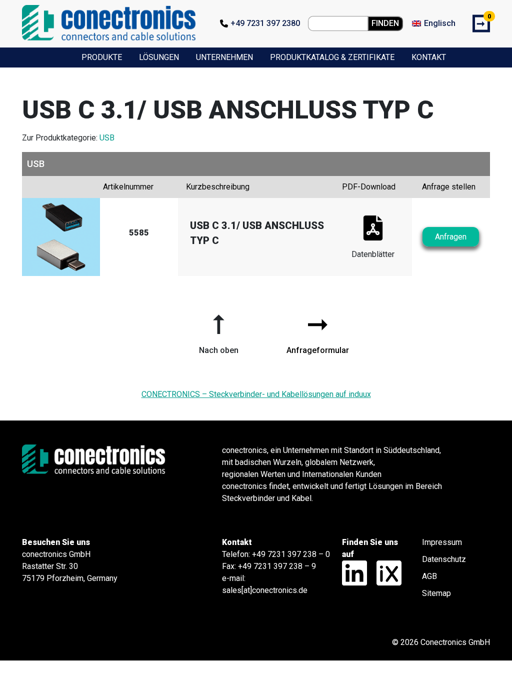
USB (107, 137)
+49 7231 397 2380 (265, 23)
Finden (385, 23)
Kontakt (429, 57)
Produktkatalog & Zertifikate (332, 57)
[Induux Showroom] (385, 573)
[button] (218, 330)
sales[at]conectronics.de (265, 590)
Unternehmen (224, 57)
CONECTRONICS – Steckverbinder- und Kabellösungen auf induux (256, 394)
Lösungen (159, 57)
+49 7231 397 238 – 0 (291, 554)
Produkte (102, 57)
